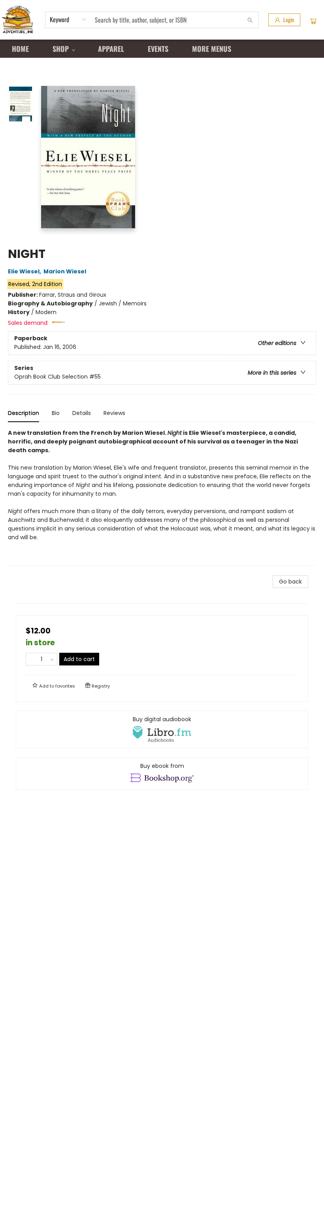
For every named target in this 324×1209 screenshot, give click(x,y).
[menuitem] (20, 49)
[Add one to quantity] (52, 659)
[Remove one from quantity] (31, 659)
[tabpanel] (162, 497)
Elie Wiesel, (25, 271)
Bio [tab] (56, 413)
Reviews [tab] (114, 413)
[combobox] (68, 19)
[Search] (250, 20)
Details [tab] (81, 413)
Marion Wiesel (64, 271)
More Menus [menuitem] (211, 49)
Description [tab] (23, 413)
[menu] (162, 49)
